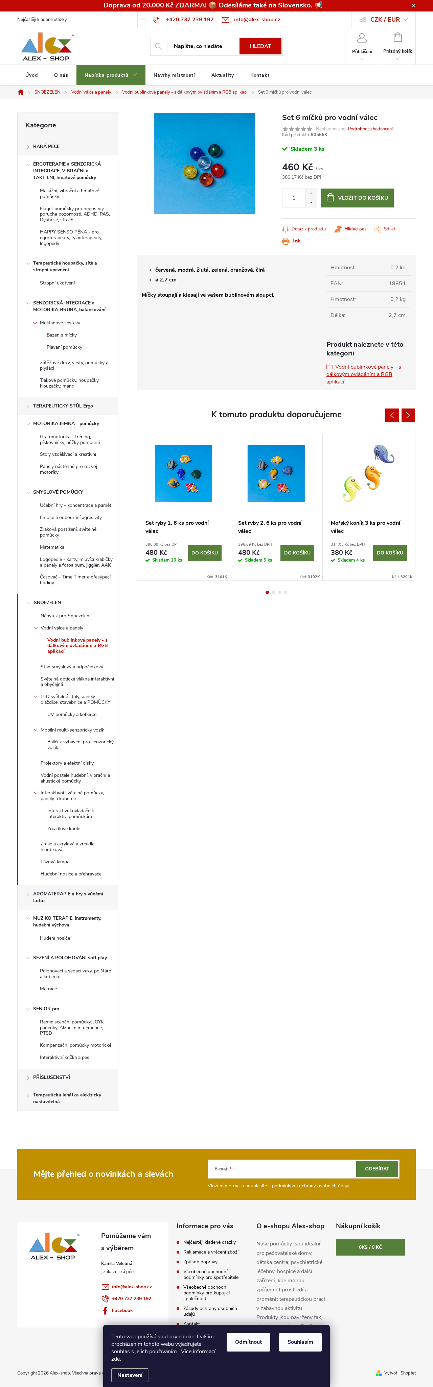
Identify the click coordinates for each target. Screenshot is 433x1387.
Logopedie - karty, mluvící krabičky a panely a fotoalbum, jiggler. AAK (76, 562)
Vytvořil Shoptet (400, 1373)
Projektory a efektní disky (67, 763)
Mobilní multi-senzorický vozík (72, 730)
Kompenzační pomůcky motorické (75, 1045)
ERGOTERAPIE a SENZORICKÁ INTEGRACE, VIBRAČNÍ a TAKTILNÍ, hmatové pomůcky (67, 171)
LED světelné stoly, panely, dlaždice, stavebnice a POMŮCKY (75, 699)
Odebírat (377, 1169)
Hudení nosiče (55, 938)
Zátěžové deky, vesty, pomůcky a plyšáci (74, 366)
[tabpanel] (183, 507)
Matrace (48, 989)
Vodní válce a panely (62, 628)
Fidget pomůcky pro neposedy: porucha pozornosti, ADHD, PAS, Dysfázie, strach (75, 214)
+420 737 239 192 (131, 1298)
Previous (392, 415)
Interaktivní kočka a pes (64, 1057)
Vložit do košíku (363, 198)
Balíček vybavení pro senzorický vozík (80, 745)
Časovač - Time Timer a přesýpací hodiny (75, 580)
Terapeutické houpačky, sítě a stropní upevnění (65, 266)
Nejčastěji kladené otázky (42, 20)
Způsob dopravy (200, 1262)
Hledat (260, 46)
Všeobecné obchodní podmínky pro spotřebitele (210, 1274)
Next (408, 415)
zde (115, 1359)
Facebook (122, 1310)
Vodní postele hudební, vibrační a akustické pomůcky (75, 778)
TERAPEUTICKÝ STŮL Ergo (63, 406)
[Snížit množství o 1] (311, 202)
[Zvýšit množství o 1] (311, 193)
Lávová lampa (55, 862)
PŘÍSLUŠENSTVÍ (51, 1077)
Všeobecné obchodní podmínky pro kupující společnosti (206, 1293)
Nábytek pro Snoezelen (65, 616)
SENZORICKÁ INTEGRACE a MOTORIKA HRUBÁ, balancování (69, 306)
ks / (370, 1247)
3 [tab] (279, 592)
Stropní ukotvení (57, 283)
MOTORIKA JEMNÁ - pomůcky (66, 423)
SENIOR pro (46, 1009)
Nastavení (129, 1375)
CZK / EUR (385, 20)
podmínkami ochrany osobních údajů (310, 1186)
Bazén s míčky (62, 335)
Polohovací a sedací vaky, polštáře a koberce (75, 974)
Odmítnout (248, 1342)
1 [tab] (267, 592)
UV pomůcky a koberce (71, 714)
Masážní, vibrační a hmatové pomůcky (69, 194)
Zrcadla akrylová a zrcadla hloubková (67, 847)
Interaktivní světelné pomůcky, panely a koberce (72, 796)
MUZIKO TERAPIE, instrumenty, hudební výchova (67, 921)
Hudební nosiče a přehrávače (71, 874)
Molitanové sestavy (60, 323)
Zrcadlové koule (63, 828)
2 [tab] (273, 592)
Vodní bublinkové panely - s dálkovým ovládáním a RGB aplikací (77, 646)
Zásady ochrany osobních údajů (210, 1311)
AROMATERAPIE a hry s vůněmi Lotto (68, 897)
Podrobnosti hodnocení (370, 129)
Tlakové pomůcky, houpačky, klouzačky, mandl (69, 383)
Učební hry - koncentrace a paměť (75, 505)
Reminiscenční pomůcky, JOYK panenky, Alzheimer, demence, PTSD (72, 1028)
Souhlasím (300, 1342)
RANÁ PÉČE (46, 146)
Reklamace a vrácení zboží (210, 1252)
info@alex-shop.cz (132, 1287)
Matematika (52, 547)
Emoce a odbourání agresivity (71, 517)
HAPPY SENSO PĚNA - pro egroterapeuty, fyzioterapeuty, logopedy (71, 238)
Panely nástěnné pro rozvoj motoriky (68, 469)
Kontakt (191, 1324)
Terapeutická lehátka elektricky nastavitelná (67, 1098)
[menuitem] (31, 75)
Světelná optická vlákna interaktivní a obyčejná (77, 682)
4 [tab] (285, 592)
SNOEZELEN (47, 602)
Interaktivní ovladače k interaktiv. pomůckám (70, 814)
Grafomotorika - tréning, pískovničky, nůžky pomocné (70, 440)
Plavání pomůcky (64, 347)
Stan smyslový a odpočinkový (72, 667)
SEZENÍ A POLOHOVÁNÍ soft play (70, 958)
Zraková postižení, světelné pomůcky (68, 532)
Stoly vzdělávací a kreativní (68, 454)
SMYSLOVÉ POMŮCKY (58, 492)
